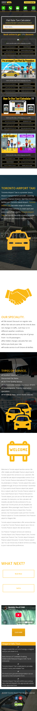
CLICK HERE (18, 632)
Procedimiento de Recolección (27, 87)
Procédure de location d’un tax (27, 90)
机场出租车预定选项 (27, 47)
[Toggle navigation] (3, 8)
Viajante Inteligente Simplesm (10, 165)
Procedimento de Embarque (10, 90)
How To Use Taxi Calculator (10, 121)
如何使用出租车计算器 (27, 121)
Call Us (18, 588)
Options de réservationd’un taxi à (27, 53)
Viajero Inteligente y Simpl (10, 158)
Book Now (18, 574)
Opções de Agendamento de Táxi (10, 53)
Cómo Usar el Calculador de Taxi (27, 124)
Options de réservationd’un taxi (27, 128)
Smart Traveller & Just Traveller (27, 162)
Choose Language (29, 2)
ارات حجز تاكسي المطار (10, 50)
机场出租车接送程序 (27, 84)
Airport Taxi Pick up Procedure (10, 84)
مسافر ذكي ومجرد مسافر (27, 158)
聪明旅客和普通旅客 (10, 162)
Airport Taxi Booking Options (10, 47)
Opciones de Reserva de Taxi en (27, 50)
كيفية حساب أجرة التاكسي (10, 124)
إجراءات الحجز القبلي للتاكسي (10, 87)
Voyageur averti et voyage (27, 165)
